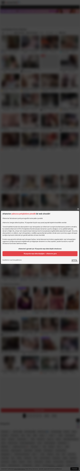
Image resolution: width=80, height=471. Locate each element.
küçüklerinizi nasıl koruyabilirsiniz (12, 260)
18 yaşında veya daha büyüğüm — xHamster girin (40, 253)
